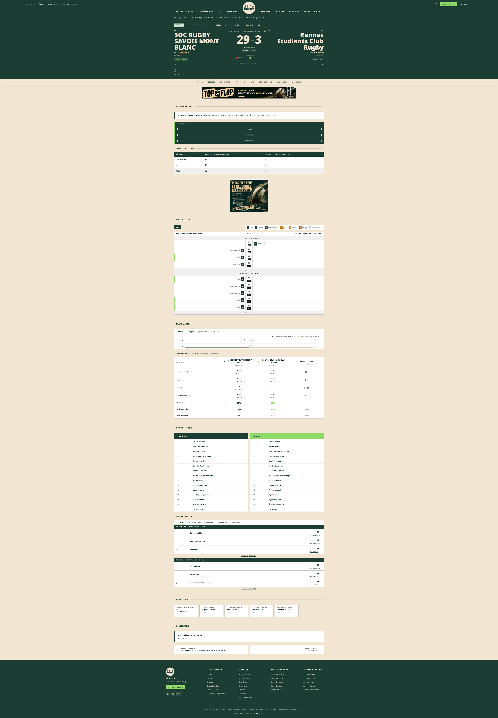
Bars (307, 11)
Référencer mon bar (311, 690)
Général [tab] (180, 332)
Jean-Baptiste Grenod (202, 456)
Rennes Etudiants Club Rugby (300, 40)
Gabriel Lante (274, 442)
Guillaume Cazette (276, 470)
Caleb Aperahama (276, 456)
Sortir (318, 11)
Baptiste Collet (199, 451)
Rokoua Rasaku (199, 504)
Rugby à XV (52, 4)
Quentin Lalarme (276, 485)
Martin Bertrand (276, 466)
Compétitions (205, 11)
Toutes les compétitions (216, 693)
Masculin (30, 4)
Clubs (220, 11)
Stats (252, 82)
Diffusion (240, 82)
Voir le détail (315, 535)
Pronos (280, 11)
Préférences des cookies (288, 709)
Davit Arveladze (275, 461)
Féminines (266, 11)
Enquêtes (242, 690)
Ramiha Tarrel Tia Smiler (203, 475)
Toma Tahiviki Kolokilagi (279, 451)
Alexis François (275, 490)
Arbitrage (281, 82)
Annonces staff (309, 682)
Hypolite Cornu (275, 499)
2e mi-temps (250, 274)
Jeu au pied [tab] (202, 332)
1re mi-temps (250, 238)
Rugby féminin (244, 674)
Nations (232, 11)
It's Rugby (177, 18)
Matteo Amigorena (201, 495)
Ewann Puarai (274, 446)
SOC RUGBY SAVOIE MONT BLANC (196, 40)
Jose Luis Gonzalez (200, 446)
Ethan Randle (198, 499)
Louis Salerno (198, 490)
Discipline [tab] (216, 332)
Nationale (219, 25)
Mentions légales (219, 709)
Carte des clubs (277, 678)
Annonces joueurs (310, 678)
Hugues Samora (208, 609)
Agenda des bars (309, 686)
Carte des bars (276, 686)
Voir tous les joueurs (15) (249, 556)
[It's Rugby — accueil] (249, 8)
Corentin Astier (199, 461)
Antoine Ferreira (200, 470)
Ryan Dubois (274, 495)
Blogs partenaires (68, 4)
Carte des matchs (278, 674)
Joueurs (190, 11)
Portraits (242, 693)
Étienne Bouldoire (276, 504)
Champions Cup (213, 686)
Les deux (180, 522)
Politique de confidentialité (237, 709)
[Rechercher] (436, 4)
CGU (267, 709)
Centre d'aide (206, 709)
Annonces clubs (309, 674)
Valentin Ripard (283, 609)
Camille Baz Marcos (201, 466)
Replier (249, 270)
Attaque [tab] (191, 332)
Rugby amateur (245, 678)
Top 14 (209, 674)
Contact (274, 709)
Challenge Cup (212, 690)
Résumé (211, 82)
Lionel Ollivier (182, 611)
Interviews (243, 686)
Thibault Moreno (200, 485)
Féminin (41, 4)
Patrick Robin (257, 609)
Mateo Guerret (199, 480)
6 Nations (210, 682)
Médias (200, 82)
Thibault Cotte (275, 480)
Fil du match (225, 82)
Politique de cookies (256, 709)
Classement (295, 82)
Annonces (294, 11)
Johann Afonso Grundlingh (279, 475)
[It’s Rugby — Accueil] (170, 672)
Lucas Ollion (274, 509)
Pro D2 (209, 678)
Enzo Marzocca (199, 509)
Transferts (243, 682)
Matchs (179, 11)
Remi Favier (232, 609)
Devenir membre (448, 4)
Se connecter (465, 4)
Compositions (265, 82)
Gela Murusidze (199, 442)
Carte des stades (277, 682)
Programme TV (277, 690)
